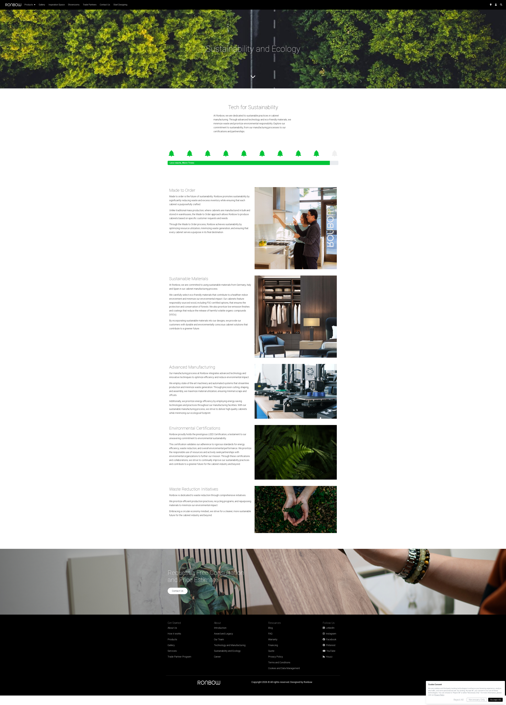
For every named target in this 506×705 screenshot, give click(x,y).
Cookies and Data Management (284, 668)
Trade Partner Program (179, 656)
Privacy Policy (275, 656)
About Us (172, 627)
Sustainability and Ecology (227, 650)
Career (217, 656)
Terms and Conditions (279, 662)
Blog (270, 627)
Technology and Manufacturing (229, 645)
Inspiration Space (56, 4)
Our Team (219, 639)
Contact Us (177, 590)
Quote (271, 650)
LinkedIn (330, 627)
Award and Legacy (223, 633)
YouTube (330, 650)
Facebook (331, 639)
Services (172, 650)
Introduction (220, 627)
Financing (273, 645)
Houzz (329, 656)
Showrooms (73, 4)
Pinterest (330, 645)
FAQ (270, 633)
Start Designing (120, 4)
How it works (174, 633)
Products (172, 639)
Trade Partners (89, 4)
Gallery (171, 645)
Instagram (331, 633)
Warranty (272, 639)
